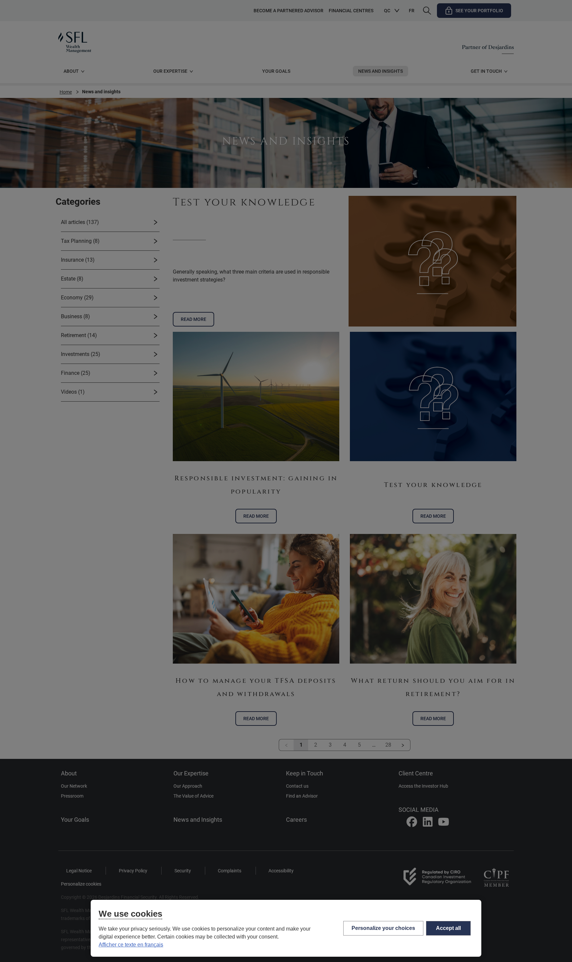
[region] (286, 928)
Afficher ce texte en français (131, 944)
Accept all (448, 928)
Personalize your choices (383, 928)
